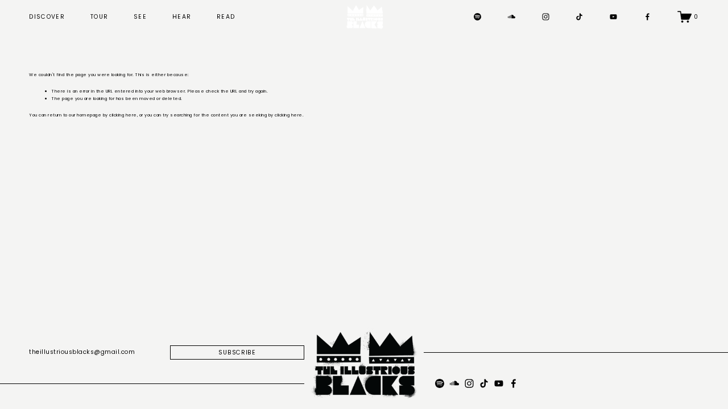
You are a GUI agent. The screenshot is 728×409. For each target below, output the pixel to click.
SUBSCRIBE (237, 352)
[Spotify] (477, 16)
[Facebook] (647, 16)
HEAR (181, 16)
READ (226, 16)
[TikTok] (579, 16)
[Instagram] (545, 16)
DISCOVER (47, 16)
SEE (140, 16)
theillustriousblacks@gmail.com (82, 352)
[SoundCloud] (511, 16)
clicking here (123, 115)
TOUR (99, 16)
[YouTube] (613, 16)
